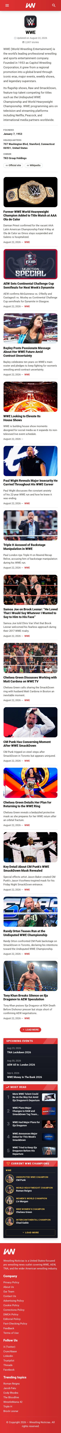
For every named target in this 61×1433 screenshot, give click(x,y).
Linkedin (8, 1356)
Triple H (7, 1406)
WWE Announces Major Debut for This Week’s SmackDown (25, 1136)
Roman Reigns (11, 1383)
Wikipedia (35, 165)
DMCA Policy (10, 1314)
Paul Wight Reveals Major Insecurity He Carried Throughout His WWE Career (30, 482)
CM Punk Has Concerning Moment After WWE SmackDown (27, 744)
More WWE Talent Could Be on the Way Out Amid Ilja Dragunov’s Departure (26, 1097)
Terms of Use (11, 1332)
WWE (27, 242)
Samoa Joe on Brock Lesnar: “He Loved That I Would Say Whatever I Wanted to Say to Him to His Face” (30, 613)
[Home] (9, 1252)
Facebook (9, 1369)
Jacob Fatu (9, 1388)
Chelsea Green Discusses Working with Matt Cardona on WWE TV (30, 679)
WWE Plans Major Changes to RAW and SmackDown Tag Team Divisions (25, 1111)
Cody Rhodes (10, 1392)
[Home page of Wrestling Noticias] (30, 5)
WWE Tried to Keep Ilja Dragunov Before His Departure (25, 1150)
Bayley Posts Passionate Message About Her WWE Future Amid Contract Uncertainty (26, 351)
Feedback (8, 1328)
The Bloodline (11, 1397)
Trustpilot (8, 1360)
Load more (32, 1029)
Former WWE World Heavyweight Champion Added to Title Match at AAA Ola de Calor (30, 215)
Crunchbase (10, 1351)
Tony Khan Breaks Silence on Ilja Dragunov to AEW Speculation (25, 997)
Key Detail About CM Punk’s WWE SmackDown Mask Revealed (26, 868)
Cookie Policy (11, 1305)
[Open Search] (54, 5)
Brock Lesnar (10, 1411)
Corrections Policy (13, 1309)
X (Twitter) (9, 1346)
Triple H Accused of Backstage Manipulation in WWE (24, 547)
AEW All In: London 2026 (21, 1064)
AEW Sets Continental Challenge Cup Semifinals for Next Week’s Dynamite (28, 285)
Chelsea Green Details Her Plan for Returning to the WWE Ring (27, 804)
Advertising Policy (13, 1300)
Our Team (8, 1291)
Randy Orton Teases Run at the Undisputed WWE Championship (25, 933)
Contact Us (9, 1296)
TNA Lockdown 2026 (19, 1052)
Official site (15, 165)
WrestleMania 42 (12, 1401)
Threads (8, 1365)
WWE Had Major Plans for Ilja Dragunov (26, 1124)
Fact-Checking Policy (15, 1323)
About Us (8, 1287)
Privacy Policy (11, 1282)
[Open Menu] (7, 5)
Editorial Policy (12, 1319)
